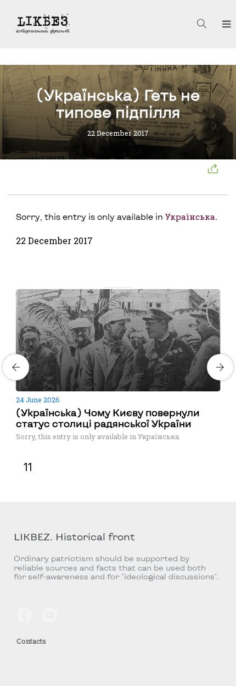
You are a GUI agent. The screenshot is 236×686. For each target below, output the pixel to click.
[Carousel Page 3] (121, 287)
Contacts (31, 641)
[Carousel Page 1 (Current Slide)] (108, 287)
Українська (190, 216)
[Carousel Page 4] (128, 287)
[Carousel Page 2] (114, 287)
